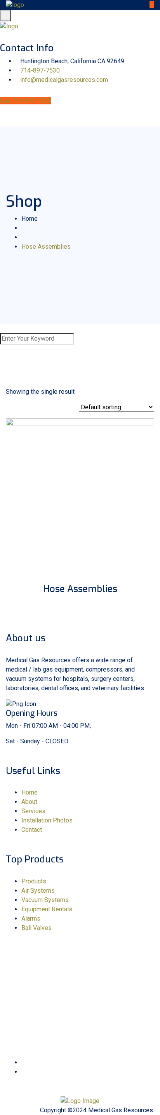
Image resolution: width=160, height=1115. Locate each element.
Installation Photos (47, 820)
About (29, 801)
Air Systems (38, 890)
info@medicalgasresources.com (64, 79)
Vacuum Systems (45, 900)
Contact (31, 829)
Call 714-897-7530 (25, 100)
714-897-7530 (40, 70)
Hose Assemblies (80, 589)
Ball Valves (36, 927)
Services (33, 811)
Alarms (30, 918)
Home (29, 792)
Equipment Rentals (46, 909)
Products (33, 881)
